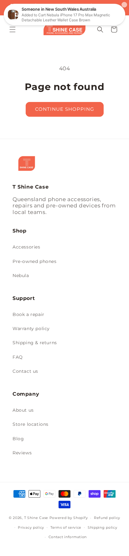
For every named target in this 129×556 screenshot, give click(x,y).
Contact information (68, 537)
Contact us (25, 371)
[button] (12, 29)
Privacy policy (31, 527)
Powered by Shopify (68, 518)
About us (23, 410)
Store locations (31, 424)
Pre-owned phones (35, 261)
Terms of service (65, 527)
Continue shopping (64, 109)
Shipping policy (102, 527)
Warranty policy (31, 328)
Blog (18, 438)
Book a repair (28, 314)
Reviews (22, 453)
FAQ (18, 357)
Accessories (26, 247)
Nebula (21, 275)
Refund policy (107, 518)
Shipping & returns (35, 342)
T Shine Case (36, 518)
